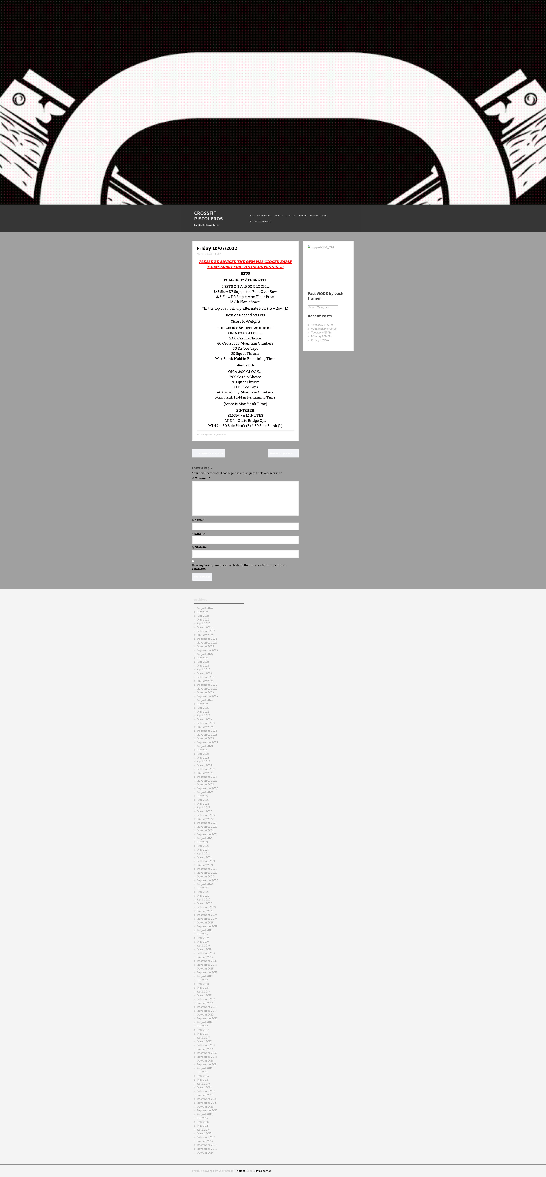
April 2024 (203, 715)
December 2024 (207, 684)
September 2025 (207, 650)
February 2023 (206, 769)
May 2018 (203, 987)
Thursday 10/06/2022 (208, 453)
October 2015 (205, 1106)
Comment (202, 478)
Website (201, 547)
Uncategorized (205, 434)
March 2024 (204, 719)
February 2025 (206, 677)
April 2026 (203, 623)
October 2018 (205, 968)
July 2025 (202, 657)
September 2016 (207, 1064)
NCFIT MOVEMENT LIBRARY (260, 221)
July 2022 (202, 796)
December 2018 (207, 960)
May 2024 (203, 711)
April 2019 (203, 945)
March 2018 (204, 995)
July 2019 (202, 934)
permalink (221, 434)
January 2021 (205, 865)
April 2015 (203, 1129)
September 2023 (207, 742)
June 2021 (203, 845)
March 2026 (204, 627)
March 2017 (204, 1041)
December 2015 (207, 1098)
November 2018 (207, 964)
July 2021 (202, 842)
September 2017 (207, 1018)
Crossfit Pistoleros (208, 216)
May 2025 (203, 665)
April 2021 (203, 853)
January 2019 (205, 957)
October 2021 (205, 830)
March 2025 (204, 673)
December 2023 (207, 730)
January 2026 (205, 634)
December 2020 (207, 868)
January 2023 (205, 773)
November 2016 (207, 1056)
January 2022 (205, 819)
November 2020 (207, 872)
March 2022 (204, 811)
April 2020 (203, 899)
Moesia (250, 1170)
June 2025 (203, 661)
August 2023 (205, 746)
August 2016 (204, 1068)
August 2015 (204, 1114)
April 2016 (203, 1083)
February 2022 (206, 815)
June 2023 (203, 753)
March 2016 (204, 1087)
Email (200, 533)
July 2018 (202, 980)
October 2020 (205, 876)
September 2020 (207, 880)
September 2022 (207, 788)
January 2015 (205, 1141)
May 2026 (203, 619)
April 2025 (203, 669)
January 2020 (205, 911)
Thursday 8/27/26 (322, 324)
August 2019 (204, 930)
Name (200, 519)
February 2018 (206, 999)
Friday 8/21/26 (320, 340)
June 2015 (203, 1121)
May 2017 (203, 1033)
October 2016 (205, 1060)
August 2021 (204, 838)
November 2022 (207, 780)
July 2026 (202, 611)
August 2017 (204, 1022)
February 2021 (206, 861)
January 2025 (205, 680)
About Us (279, 215)
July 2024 (202, 703)
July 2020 (203, 888)
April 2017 (203, 1037)
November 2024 (207, 688)
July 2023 (202, 749)
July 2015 (202, 1118)
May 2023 (203, 757)
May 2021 (203, 849)
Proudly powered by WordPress (212, 1170)
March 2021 (204, 857)
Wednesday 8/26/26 (324, 328)
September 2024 (207, 696)
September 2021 (207, 834)
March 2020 (204, 903)
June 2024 (203, 707)
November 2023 (207, 734)
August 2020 (205, 884)
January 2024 (205, 726)
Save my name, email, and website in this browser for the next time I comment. (239, 567)
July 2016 (202, 1072)
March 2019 (204, 949)
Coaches (303, 215)
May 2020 (203, 895)
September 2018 (207, 972)
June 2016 (203, 1075)
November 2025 (207, 642)
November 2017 (207, 1010)
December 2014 (207, 1144)
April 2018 (203, 991)
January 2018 (205, 1003)
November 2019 (207, 918)
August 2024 (205, 700)
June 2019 (203, 937)
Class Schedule (264, 215)
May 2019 (203, 941)
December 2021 (207, 822)
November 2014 (207, 1148)
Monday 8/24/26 (321, 336)
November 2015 (207, 1102)
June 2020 (203, 891)
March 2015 (204, 1133)
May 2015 (203, 1125)
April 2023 (203, 761)
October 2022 (205, 784)
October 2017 (205, 1014)
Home (252, 215)
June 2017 (203, 1029)
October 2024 (205, 692)
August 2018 (204, 976)
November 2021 (207, 826)
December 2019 (207, 914)
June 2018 (203, 983)
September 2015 (207, 1110)
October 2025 (205, 646)
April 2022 (203, 807)
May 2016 (203, 1079)
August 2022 (205, 792)
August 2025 (205, 654)
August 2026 (205, 608)
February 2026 (206, 631)
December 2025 (207, 638)
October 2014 (205, 1152)
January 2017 (205, 1049)
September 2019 (207, 926)
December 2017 (207, 1006)
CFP (219, 254)
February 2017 (206, 1045)
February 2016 (206, 1091)
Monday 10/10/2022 (283, 453)
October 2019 (205, 922)
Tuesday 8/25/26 (321, 332)
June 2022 (203, 799)
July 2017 (202, 1026)
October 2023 (205, 738)
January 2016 (205, 1095)
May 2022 (203, 803)
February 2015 (206, 1137)
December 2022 (207, 776)
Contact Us (291, 215)
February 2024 (206, 723)
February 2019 (206, 953)
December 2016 (207, 1052)
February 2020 (206, 907)
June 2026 (203, 615)
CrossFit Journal (318, 215)
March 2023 (204, 765)
